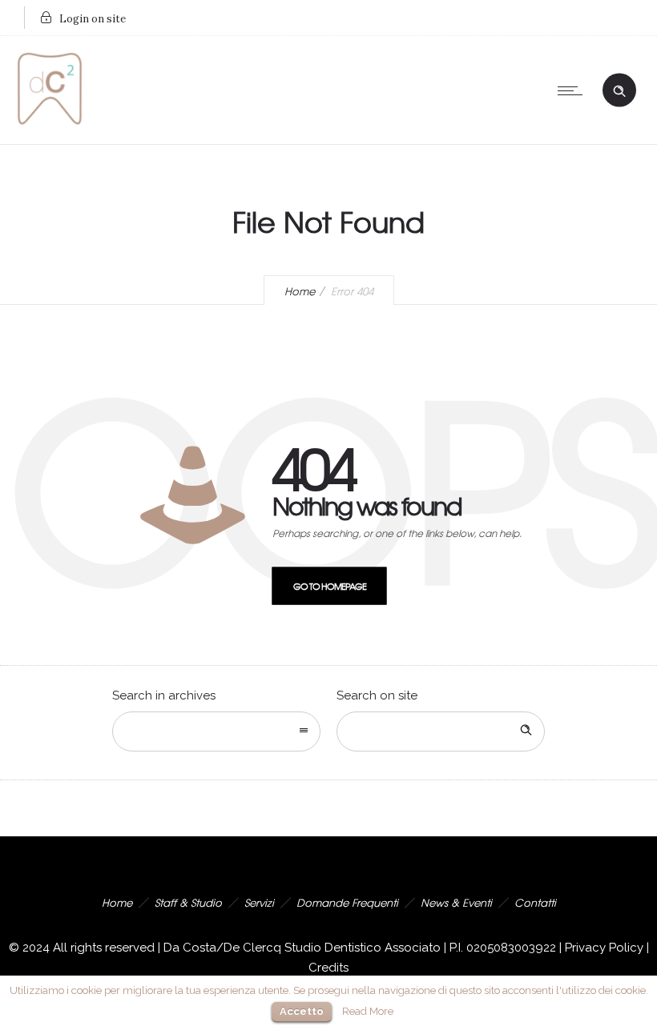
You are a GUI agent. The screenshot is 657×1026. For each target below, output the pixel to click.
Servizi (259, 902)
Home (299, 291)
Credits (328, 967)
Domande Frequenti (347, 902)
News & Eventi (456, 902)
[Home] (49, 124)
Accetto (302, 1011)
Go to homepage (329, 585)
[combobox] (216, 731)
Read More (367, 1010)
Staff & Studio (188, 902)
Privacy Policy (604, 947)
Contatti (535, 902)
